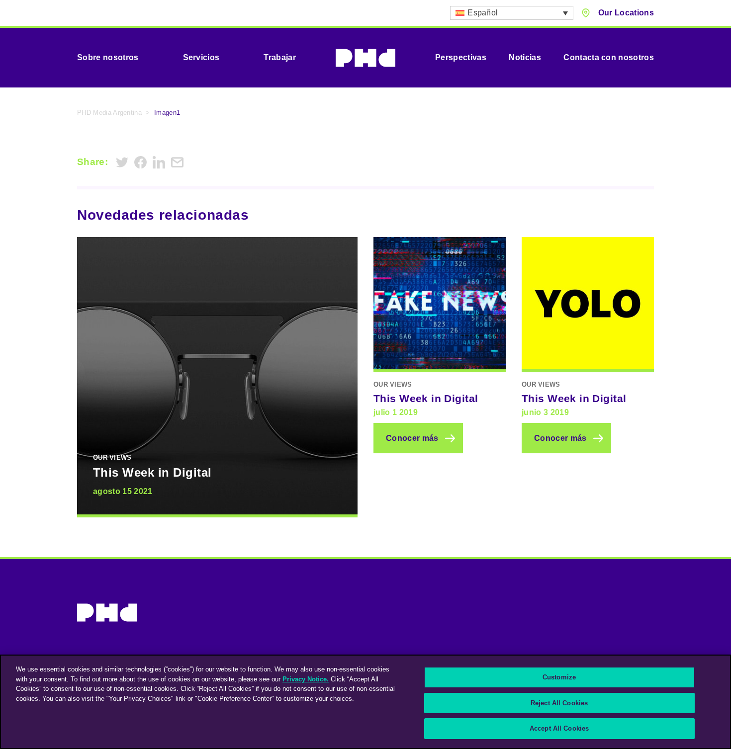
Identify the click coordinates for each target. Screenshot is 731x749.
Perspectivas (460, 57)
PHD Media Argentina (109, 112)
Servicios (201, 57)
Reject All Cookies (559, 703)
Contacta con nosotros (608, 57)
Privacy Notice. (305, 679)
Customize (559, 677)
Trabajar (280, 57)
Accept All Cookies (559, 728)
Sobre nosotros (107, 57)
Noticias (525, 57)
